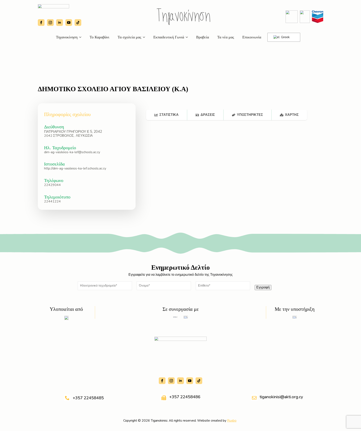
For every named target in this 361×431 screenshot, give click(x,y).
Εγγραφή (263, 287)
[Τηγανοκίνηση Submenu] (81, 37)
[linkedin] (59, 22)
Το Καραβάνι (99, 37)
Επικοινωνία (251, 37)
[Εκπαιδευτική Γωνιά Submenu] (188, 37)
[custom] (78, 22)
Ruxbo (231, 420)
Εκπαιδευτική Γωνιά (168, 37)
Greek (285, 37)
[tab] (166, 115)
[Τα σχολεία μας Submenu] (145, 37)
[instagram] (50, 22)
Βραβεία (202, 37)
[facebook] (41, 22)
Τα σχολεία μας (129, 37)
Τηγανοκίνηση (67, 37)
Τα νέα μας (225, 37)
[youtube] (68, 22)
